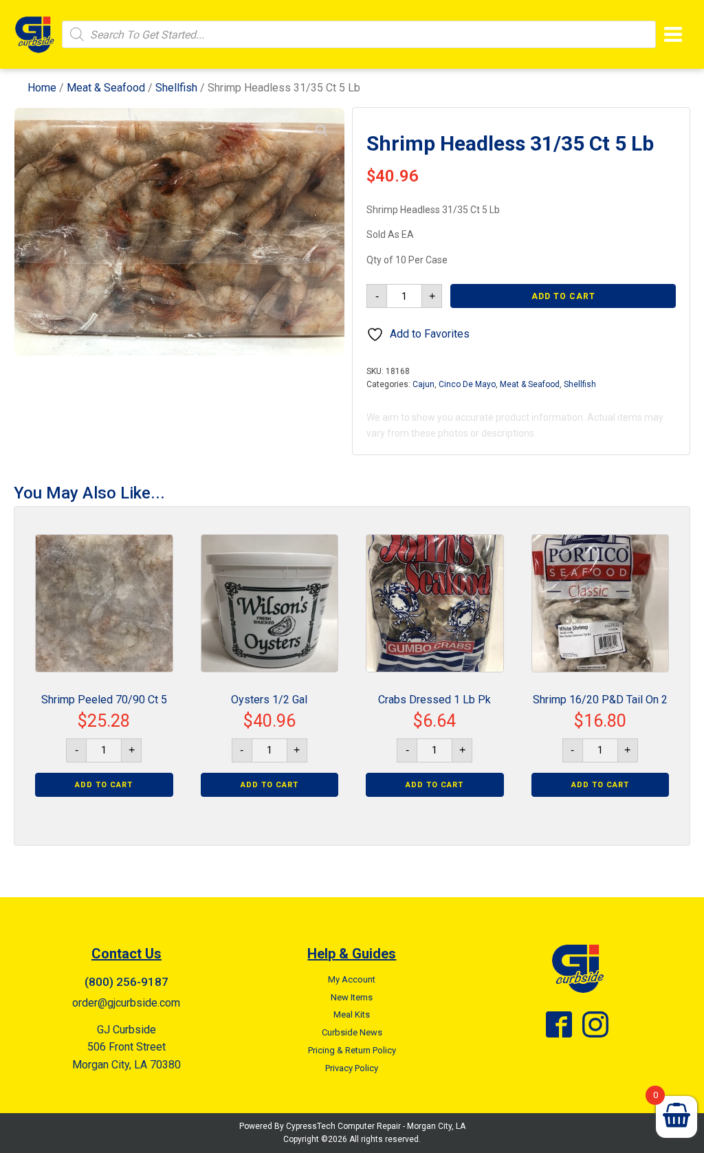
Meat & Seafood (106, 87)
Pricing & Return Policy (352, 1050)
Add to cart (563, 296)
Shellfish (176, 87)
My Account (351, 979)
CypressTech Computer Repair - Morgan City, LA (375, 1126)
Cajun (423, 384)
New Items (352, 997)
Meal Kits (351, 1014)
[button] (321, 130)
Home (42, 87)
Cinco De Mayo (467, 384)
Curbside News (352, 1032)
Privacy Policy (351, 1068)
